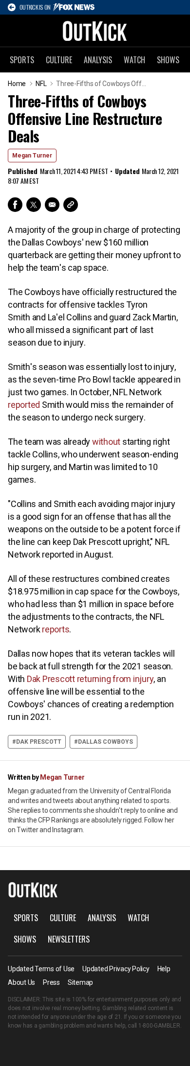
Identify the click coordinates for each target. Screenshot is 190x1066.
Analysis (98, 60)
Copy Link (70, 204)
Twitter (33, 204)
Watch (134, 60)
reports (55, 629)
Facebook (15, 204)
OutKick (95, 30)
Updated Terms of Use (41, 969)
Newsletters (69, 939)
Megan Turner (32, 155)
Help (164, 969)
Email (52, 204)
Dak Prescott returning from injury (90, 679)
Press (51, 982)
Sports (22, 60)
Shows (168, 60)
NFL (41, 83)
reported (24, 405)
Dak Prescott (38, 741)
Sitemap (80, 982)
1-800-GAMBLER (159, 1025)
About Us (21, 982)
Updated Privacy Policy (116, 969)
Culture (59, 60)
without (106, 442)
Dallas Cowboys (105, 741)
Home (17, 83)
